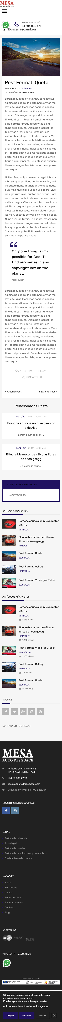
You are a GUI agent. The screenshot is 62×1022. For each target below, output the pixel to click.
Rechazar (26, 1015)
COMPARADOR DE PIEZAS (16, 726)
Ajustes (42, 1015)
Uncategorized (26, 92)
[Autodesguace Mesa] (17, 4)
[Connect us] (5, 712)
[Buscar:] (26, 29)
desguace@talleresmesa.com (24, 784)
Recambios (11, 887)
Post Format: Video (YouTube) (37, 580)
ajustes (44, 1006)
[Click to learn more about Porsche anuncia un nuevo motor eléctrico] (9, 523)
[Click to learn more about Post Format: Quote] (9, 556)
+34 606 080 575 (28, 26)
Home (8, 882)
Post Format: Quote (30, 553)
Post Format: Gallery (31, 566)
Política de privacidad (16, 838)
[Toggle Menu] (4, 12)
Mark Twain (18, 279)
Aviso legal (11, 843)
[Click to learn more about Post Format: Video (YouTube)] (9, 583)
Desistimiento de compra (18, 858)
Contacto (10, 907)
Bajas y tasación (14, 902)
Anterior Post (14, 391)
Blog (7, 912)
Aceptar (10, 1015)
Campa (9, 892)
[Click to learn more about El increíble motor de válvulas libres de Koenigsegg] (9, 540)
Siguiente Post (47, 391)
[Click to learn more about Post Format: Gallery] (9, 569)
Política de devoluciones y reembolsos (25, 853)
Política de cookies (15, 848)
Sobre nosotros (13, 897)
